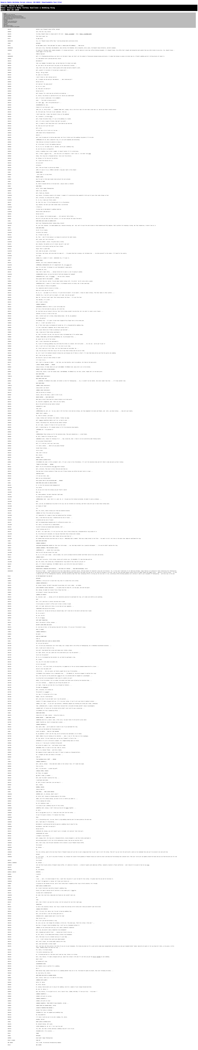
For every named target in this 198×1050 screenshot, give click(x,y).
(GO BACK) (37, 2)
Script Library (26, 2)
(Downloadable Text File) (51, 2)
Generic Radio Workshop (10, 2)
